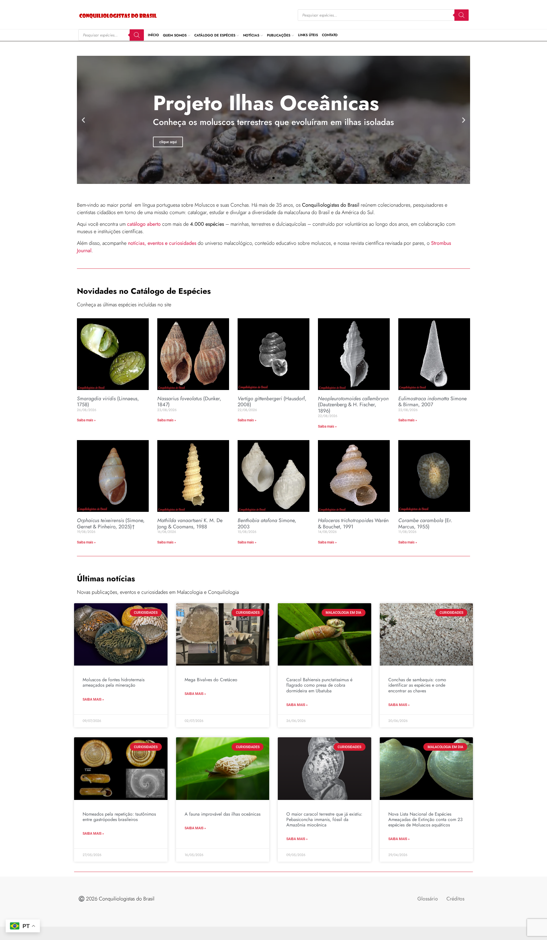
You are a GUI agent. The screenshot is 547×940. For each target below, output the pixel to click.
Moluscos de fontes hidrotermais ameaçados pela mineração (113, 682)
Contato (330, 35)
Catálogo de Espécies (214, 35)
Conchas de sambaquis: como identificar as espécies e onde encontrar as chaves (417, 685)
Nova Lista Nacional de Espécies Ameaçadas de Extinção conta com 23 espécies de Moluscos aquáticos (425, 819)
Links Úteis (308, 35)
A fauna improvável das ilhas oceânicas (222, 814)
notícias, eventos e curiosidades (162, 243)
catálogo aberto (144, 224)
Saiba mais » (86, 420)
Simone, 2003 (267, 523)
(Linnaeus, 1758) (108, 402)
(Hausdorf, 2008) (272, 402)
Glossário (427, 898)
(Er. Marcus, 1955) (425, 523)
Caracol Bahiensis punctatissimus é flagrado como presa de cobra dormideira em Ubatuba (319, 685)
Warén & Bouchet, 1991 (353, 523)
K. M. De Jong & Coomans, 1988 (190, 523)
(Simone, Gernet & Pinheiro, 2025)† (111, 523)
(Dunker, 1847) (189, 402)
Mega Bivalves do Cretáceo (211, 679)
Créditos (455, 898)
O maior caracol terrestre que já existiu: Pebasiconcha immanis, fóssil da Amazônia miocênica (324, 819)
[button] (83, 119)
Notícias (251, 35)
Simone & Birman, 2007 (432, 402)
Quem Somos (175, 35)
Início (153, 35)
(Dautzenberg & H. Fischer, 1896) (353, 404)
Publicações (278, 35)
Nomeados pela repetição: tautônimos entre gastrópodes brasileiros (119, 817)
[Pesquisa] (461, 15)
